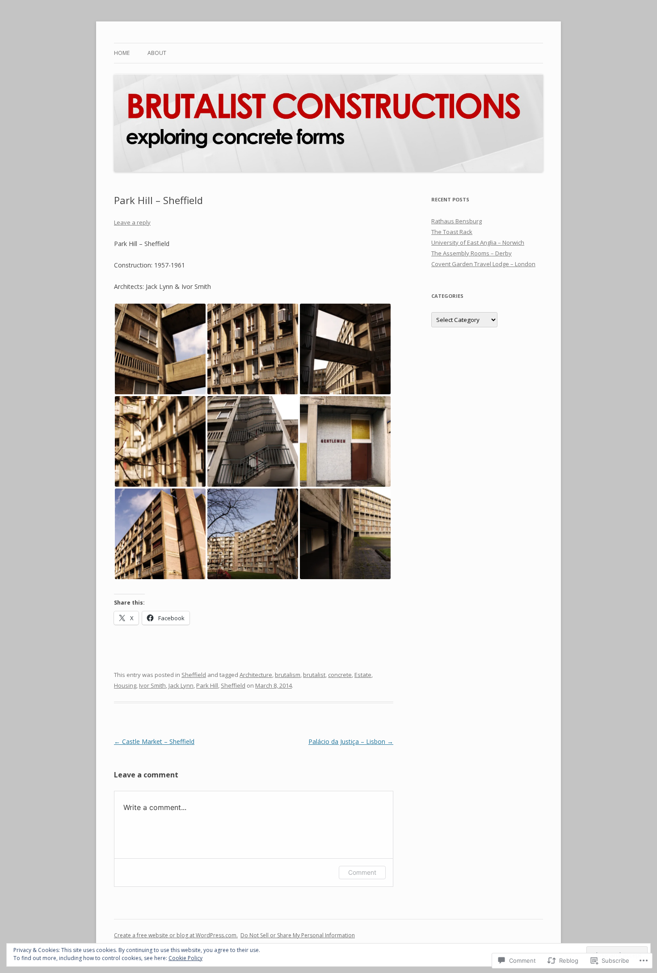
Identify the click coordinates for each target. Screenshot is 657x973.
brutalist (314, 675)
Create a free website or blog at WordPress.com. (176, 935)
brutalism (287, 675)
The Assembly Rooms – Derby (471, 253)
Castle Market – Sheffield (154, 741)
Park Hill (207, 685)
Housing (125, 685)
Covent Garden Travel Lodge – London (483, 264)
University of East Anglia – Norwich (477, 242)
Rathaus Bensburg (456, 221)
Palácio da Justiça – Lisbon (350, 741)
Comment (362, 872)
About (156, 53)
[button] (160, 349)
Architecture (256, 675)
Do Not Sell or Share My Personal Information (297, 935)
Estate (362, 675)
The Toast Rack (451, 232)
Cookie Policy (185, 958)
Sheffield (193, 675)
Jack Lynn (181, 685)
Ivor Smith (152, 685)
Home (122, 53)
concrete (340, 675)
